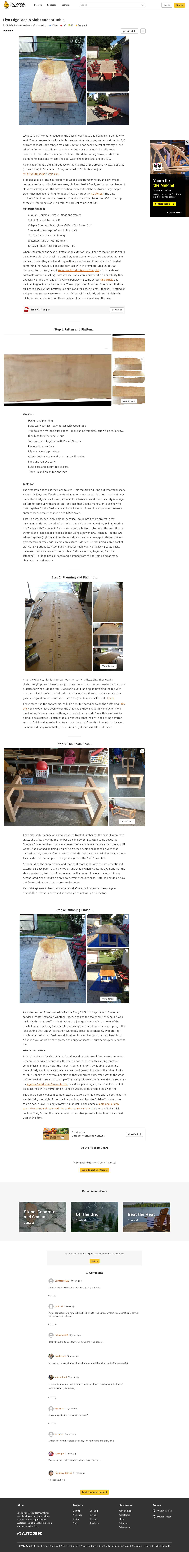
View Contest (134, 1134)
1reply (53, 1295)
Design (76, 1519)
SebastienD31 (61, 1335)
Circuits (76, 1510)
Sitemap (123, 1523)
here (111, 698)
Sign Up (180, 5)
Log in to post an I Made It (94, 1169)
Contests (51, 4)
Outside (94, 1519)
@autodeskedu (164, 1516)
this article (107, 279)
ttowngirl (59, 1453)
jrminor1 (59, 1306)
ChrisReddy (11, 25)
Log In (167, 5)
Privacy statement (69, 1546)
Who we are (124, 1527)
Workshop (25, 25)
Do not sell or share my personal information (120, 1546)
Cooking (94, 1510)
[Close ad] (187, 142)
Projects (38, 4)
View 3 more (129, 401)
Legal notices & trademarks (157, 1546)
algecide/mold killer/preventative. (47, 1084)
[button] (143, 31)
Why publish (125, 1510)
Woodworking (39, 25)
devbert (58, 1434)
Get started (124, 1514)
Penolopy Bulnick (63, 1473)
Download (117, 309)
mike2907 (59, 1408)
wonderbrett (61, 1377)
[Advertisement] (169, 178)
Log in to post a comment (94, 1492)
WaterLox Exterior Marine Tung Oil (78, 270)
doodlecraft (60, 1356)
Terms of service (50, 1546)
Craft (75, 1523)
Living (93, 1514)
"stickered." (97, 193)
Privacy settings (88, 1546)
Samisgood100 (62, 1281)
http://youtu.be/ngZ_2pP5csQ (40, 174)
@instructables (164, 1510)
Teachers (65, 4)
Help (121, 1519)
